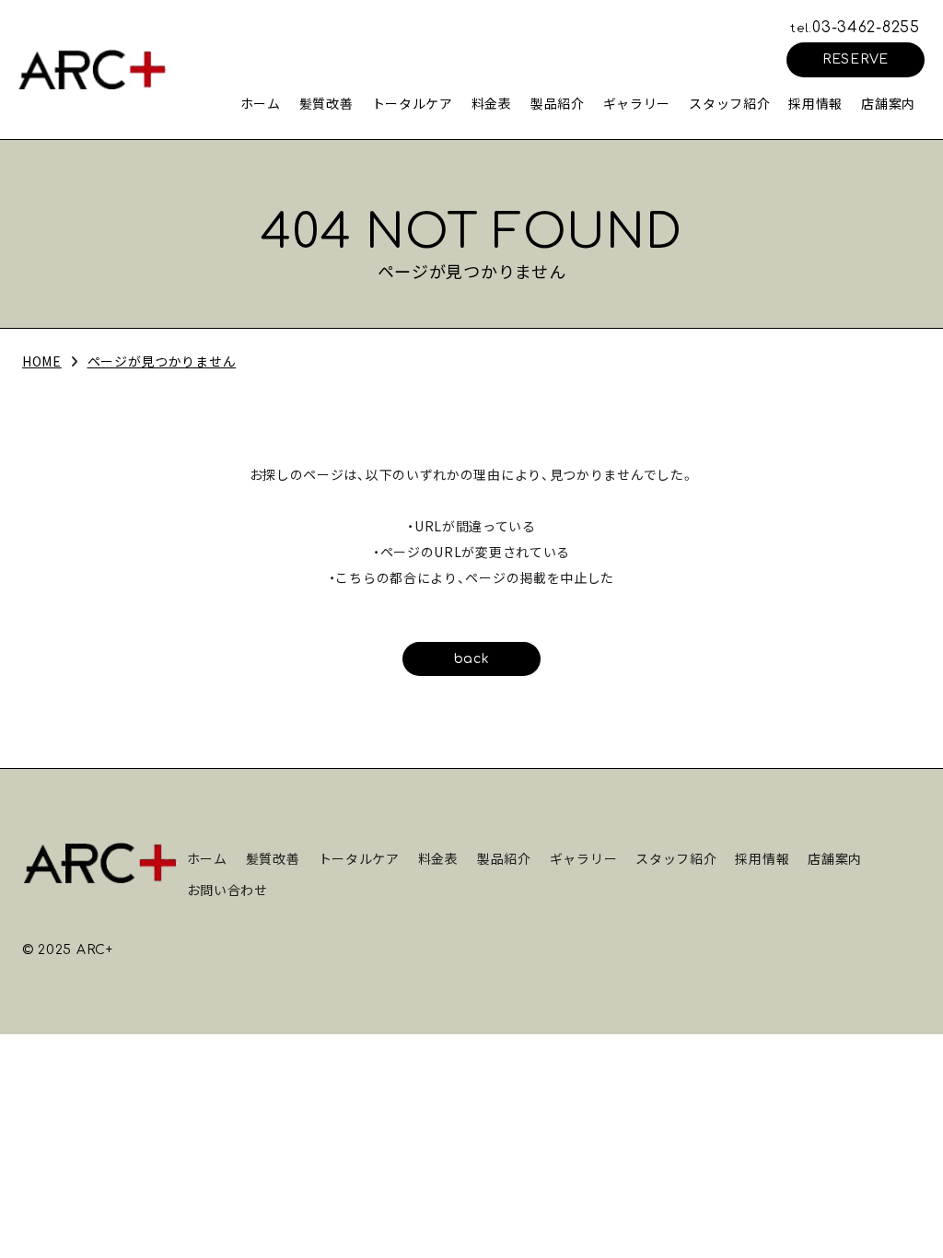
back (472, 659)
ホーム (260, 103)
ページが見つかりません (162, 361)
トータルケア (412, 103)
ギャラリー (637, 103)
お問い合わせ (227, 889)
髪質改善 (326, 103)
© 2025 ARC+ (67, 950)
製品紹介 (557, 103)
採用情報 (815, 103)
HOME (42, 361)
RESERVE (855, 59)
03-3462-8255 (855, 27)
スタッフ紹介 (729, 103)
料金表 (492, 103)
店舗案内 (888, 103)
